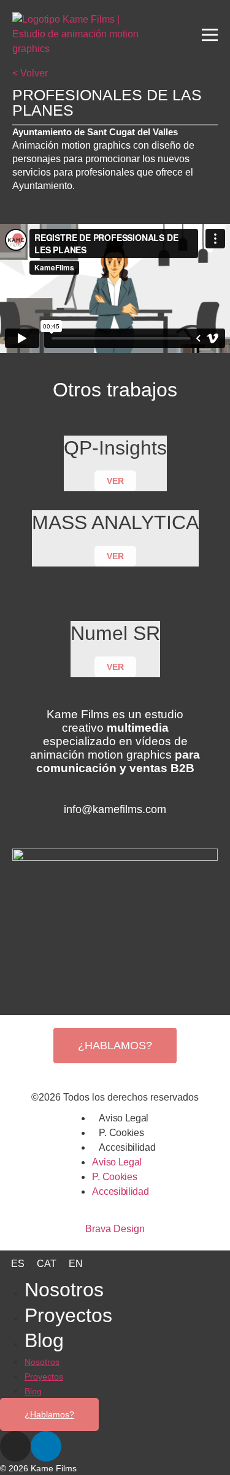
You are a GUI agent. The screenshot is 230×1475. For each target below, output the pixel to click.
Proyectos (68, 1315)
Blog (44, 1340)
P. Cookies (121, 1133)
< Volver (30, 73)
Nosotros (64, 1290)
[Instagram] (106, 829)
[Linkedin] (124, 829)
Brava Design (115, 1229)
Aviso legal (123, 1118)
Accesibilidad (127, 1147)
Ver (115, 481)
